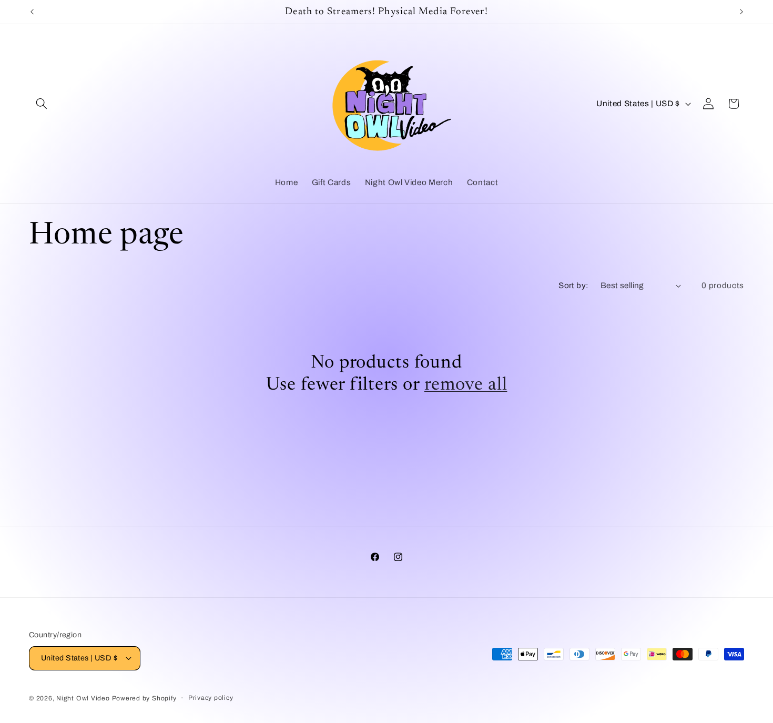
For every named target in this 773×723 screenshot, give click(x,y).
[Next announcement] (741, 12)
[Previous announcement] (32, 12)
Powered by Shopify (144, 698)
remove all (465, 385)
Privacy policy (210, 697)
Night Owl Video (83, 698)
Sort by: (573, 285)
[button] (41, 103)
